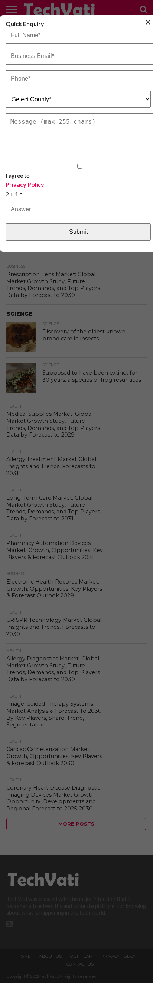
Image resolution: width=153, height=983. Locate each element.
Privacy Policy (25, 184)
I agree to (25, 179)
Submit (78, 232)
